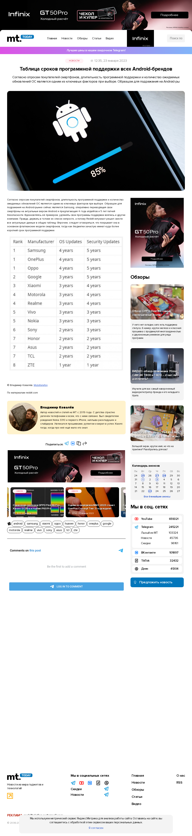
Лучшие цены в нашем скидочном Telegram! (96, 50)
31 (136, 479)
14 (135, 487)
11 (164, 483)
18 (164, 487)
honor (81, 523)
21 (136, 491)
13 (178, 483)
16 (150, 487)
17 (157, 487)
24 (135, 475)
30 (178, 475)
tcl (67, 530)
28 (164, 475)
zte (76, 530)
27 (157, 475)
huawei (69, 523)
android (18, 523)
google (107, 523)
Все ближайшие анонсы (157, 496)
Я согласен (96, 828)
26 (150, 475)
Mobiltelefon (41, 385)
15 (143, 487)
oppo (57, 523)
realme (28, 530)
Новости (74, 61)
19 (171, 487)
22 (142, 491)
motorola (14, 530)
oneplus (93, 523)
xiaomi (46, 523)
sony (49, 530)
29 (171, 475)
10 (157, 483)
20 (178, 487)
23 (150, 491)
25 (143, 475)
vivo (39, 530)
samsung (32, 523)
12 (171, 483)
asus (59, 530)
